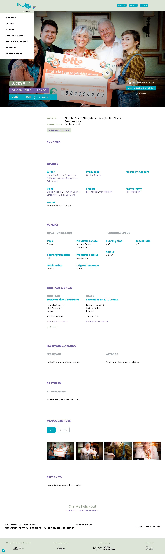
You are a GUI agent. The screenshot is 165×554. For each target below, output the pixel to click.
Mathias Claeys (113, 118)
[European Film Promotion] (149, 548)
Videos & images (15, 53)
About (133, 5)
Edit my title (55, 528)
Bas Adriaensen (73, 121)
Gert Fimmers (106, 191)
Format (10, 29)
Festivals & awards (17, 41)
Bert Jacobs (92, 191)
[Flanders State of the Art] (98, 548)
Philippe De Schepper (93, 118)
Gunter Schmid (72, 124)
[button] (60, 450)
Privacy (23, 528)
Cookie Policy (38, 528)
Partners (11, 47)
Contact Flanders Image (81, 510)
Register (69, 528)
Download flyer (144, 82)
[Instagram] (159, 526)
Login (144, 5)
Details (51, 326)
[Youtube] (156, 526)
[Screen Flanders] (61, 548)
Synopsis (11, 17)
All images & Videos (141, 88)
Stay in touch (84, 525)
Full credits (57, 130)
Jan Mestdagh (133, 191)
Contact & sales (15, 35)
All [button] (51, 429)
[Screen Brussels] (109, 548)
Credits (10, 23)
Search (121, 5)
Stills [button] (63, 429)
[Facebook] (151, 526)
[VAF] (18, 548)
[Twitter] (154, 526)
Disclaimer (11, 528)
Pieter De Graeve (73, 118)
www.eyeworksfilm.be (57, 321)
